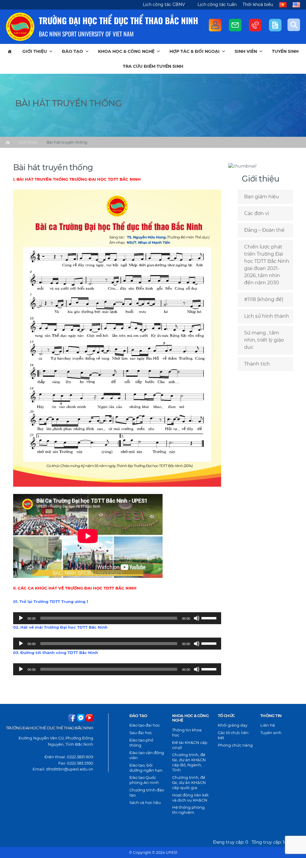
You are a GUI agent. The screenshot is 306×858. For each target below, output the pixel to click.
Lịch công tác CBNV (164, 4)
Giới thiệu (34, 51)
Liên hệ (267, 725)
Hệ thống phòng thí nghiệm (188, 810)
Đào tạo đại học (144, 725)
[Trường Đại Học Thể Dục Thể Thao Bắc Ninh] (20, 27)
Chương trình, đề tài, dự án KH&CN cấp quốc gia (189, 782)
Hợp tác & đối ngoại (194, 51)
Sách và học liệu (145, 802)
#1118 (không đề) (263, 299)
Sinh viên (246, 51)
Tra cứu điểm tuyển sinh (153, 66)
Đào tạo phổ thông (141, 743)
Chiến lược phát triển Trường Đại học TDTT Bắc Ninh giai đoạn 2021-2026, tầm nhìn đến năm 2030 (266, 265)
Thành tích (257, 364)
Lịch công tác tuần (217, 4)
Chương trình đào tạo (146, 792)
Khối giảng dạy (232, 725)
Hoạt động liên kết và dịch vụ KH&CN (190, 797)
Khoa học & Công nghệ (126, 51)
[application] (117, 618)
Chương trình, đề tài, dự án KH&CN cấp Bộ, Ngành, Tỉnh (189, 762)
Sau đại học (140, 732)
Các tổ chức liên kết (233, 735)
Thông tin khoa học (187, 732)
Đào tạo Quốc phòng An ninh (144, 780)
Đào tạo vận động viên (146, 755)
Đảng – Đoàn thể (264, 230)
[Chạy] (21, 618)
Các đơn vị (256, 213)
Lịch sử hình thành (266, 316)
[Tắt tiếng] (197, 618)
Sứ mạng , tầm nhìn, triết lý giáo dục (264, 340)
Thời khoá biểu (258, 4)
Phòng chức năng (235, 745)
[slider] (209, 617)
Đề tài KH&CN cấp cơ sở (189, 745)
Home (8, 142)
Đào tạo (72, 51)
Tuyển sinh (285, 51)
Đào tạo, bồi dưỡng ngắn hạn (146, 768)
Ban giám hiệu (261, 196)
